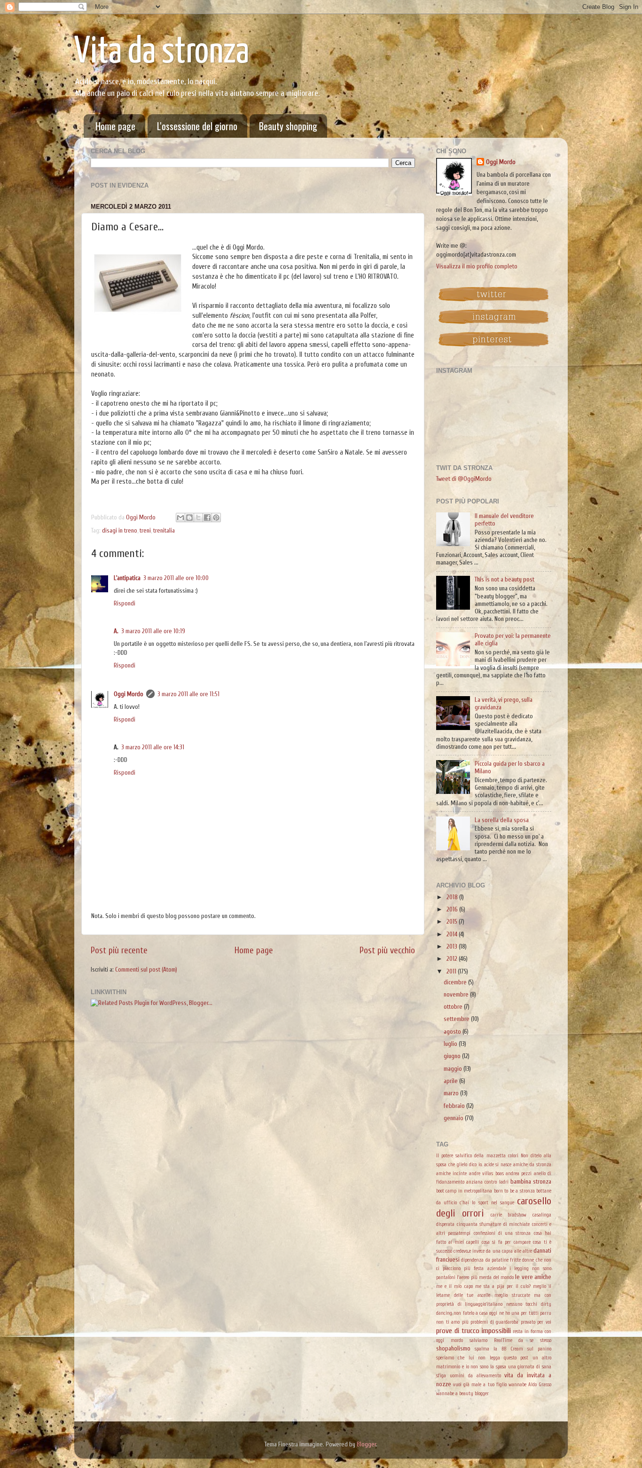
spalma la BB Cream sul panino (513, 1349)
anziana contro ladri (487, 1182)
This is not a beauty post (504, 579)
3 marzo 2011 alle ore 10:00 (176, 578)
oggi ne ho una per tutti (513, 1313)
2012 (452, 959)
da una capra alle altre (509, 1251)
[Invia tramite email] (180, 517)
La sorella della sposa (502, 820)
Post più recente (119, 950)
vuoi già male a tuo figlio (480, 1385)
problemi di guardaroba (494, 1322)
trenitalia (164, 530)
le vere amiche (533, 1277)
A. (116, 631)
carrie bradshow (509, 1215)
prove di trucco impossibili (473, 1331)
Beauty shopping (288, 126)
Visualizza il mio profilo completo (476, 266)
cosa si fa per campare (506, 1242)
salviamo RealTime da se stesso (510, 1340)
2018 (452, 897)
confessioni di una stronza (502, 1233)
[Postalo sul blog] (189, 517)
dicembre (456, 982)
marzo (452, 1093)
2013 (452, 946)
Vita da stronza (161, 52)
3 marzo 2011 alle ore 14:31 (152, 747)
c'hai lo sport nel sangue (487, 1203)
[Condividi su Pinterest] (216, 517)
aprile (451, 1081)
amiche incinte (451, 1173)
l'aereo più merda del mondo (485, 1277)
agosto (453, 1032)
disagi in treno (119, 530)
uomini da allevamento (475, 1376)
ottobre (454, 1007)
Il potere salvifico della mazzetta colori (477, 1156)
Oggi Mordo (128, 694)
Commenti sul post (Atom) (146, 969)
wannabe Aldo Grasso (530, 1385)
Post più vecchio (387, 950)
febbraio (455, 1106)
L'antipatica (127, 578)
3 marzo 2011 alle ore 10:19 (153, 631)
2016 (452, 909)
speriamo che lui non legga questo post (482, 1358)
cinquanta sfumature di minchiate (493, 1224)
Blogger (366, 1444)
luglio (451, 1044)
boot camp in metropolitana (464, 1191)
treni (145, 530)
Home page (115, 126)
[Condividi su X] (198, 517)
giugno (453, 1056)
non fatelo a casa (471, 1313)
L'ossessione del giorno (197, 126)
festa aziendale (490, 1268)
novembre (457, 994)
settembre (457, 1019)
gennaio (454, 1118)
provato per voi (536, 1322)
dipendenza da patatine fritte (491, 1260)
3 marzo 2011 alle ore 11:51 (188, 694)
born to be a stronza (514, 1191)
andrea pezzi (519, 1173)
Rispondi (124, 603)
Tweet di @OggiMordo (464, 479)
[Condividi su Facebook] (207, 517)
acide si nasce (498, 1165)
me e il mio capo (454, 1286)
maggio (453, 1069)
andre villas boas (486, 1173)
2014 (452, 934)
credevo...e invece (469, 1251)
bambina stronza (530, 1181)
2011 (452, 971)
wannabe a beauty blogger (462, 1393)
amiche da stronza (532, 1165)
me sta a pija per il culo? (503, 1286)
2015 (452, 922)
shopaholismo (453, 1348)
